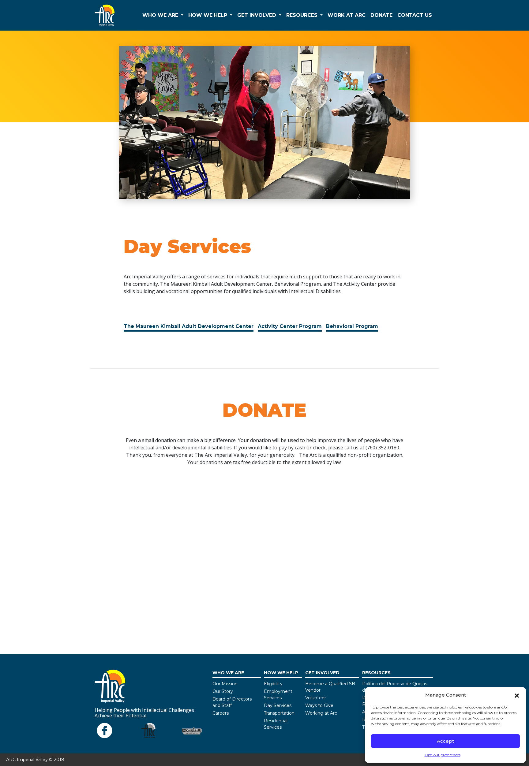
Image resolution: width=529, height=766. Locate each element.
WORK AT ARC (347, 15)
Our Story (222, 691)
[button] (517, 695)
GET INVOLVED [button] (257, 15)
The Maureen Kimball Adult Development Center (188, 326)
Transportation (279, 713)
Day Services (277, 705)
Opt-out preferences (442, 755)
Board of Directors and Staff (232, 702)
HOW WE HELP (281, 672)
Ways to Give (319, 705)
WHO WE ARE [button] (161, 15)
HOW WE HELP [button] (208, 15)
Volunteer (315, 698)
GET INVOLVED (322, 672)
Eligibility (273, 683)
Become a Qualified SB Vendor (330, 687)
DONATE (381, 15)
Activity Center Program (290, 326)
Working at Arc (321, 713)
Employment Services (278, 695)
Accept (445, 741)
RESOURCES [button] (302, 15)
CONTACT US (414, 15)
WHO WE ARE (228, 672)
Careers (220, 713)
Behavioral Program (352, 326)
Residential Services (275, 724)
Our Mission (225, 683)
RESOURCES (376, 672)
